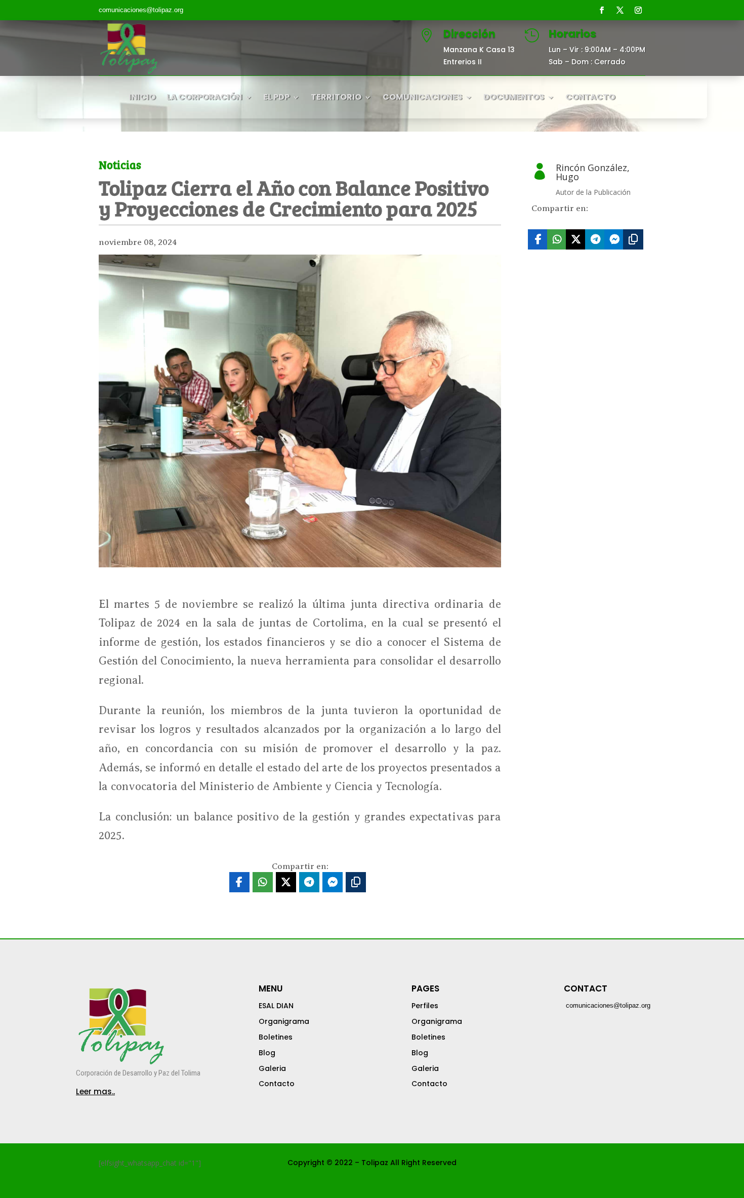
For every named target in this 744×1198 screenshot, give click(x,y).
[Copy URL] (633, 239)
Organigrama (284, 1021)
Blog (267, 1053)
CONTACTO (590, 98)
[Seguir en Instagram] (638, 10)
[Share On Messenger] (614, 239)
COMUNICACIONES (422, 98)
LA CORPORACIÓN (204, 98)
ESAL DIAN (276, 1006)
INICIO (142, 98)
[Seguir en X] (620, 10)
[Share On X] (576, 239)
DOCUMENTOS (513, 98)
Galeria (272, 1068)
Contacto (277, 1084)
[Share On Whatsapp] (557, 239)
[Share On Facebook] (538, 239)
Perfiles (424, 1006)
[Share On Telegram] (595, 239)
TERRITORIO (336, 98)
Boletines (276, 1037)
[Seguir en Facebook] (602, 10)
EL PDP (276, 98)
